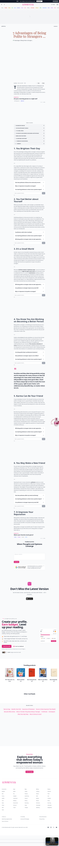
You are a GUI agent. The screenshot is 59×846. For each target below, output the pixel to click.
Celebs (52, 7)
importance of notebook (28, 709)
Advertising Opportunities (7, 819)
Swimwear (50, 805)
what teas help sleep (23, 714)
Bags (26, 789)
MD (24, 83)
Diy (12, 7)
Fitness (37, 793)
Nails (3, 802)
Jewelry (37, 798)
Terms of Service (5, 821)
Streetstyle (32, 7)
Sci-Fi (26, 537)
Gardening (27, 796)
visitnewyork (52, 711)
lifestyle (3, 26)
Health (3, 798)
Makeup (14, 800)
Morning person (16, 100)
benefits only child (16, 709)
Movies (37, 800)
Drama (23, 537)
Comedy (19, 537)
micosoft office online (9, 711)
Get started (53, 641)
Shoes (9, 7)
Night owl (22, 100)
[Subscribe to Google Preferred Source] (21, 567)
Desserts (49, 791)
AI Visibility (23, 816)
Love (15, 7)
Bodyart (3, 791)
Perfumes (38, 802)
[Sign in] (57, 5)
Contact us (4, 816)
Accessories (4, 789)
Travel (22, 7)
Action (15, 537)
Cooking (37, 791)
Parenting (27, 802)
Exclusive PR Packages (25, 819)
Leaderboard (43, 641)
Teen (3, 807)
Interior (26, 798)
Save (39, 83)
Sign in (23, 649)
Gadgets (14, 796)
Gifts (40, 7)
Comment (16, 561)
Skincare (37, 7)
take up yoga (7, 709)
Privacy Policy (41, 819)
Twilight (6, 7)
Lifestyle (18, 7)
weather (20, 384)
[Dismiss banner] (44, 566)
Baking (28, 7)
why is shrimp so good (35, 714)
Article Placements (42, 816)
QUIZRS (44, 102)
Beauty (49, 789)
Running (49, 802)
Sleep (2, 7)
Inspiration (15, 798)
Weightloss (50, 807)
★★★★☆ (56, 26)
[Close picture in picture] (46, 838)
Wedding (38, 807)
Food (48, 7)
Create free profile (6, 646)
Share (43, 83)
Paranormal (44, 7)
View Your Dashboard (19, 646)
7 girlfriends (44, 711)
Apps (14, 789)
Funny (3, 796)
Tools (3, 809)
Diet (55, 7)
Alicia (16, 83)
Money (26, 800)
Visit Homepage (29, 771)
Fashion (26, 793)
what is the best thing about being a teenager (28, 711)
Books (14, 791)
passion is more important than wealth (45, 709)
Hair (25, 7)
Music (49, 800)
